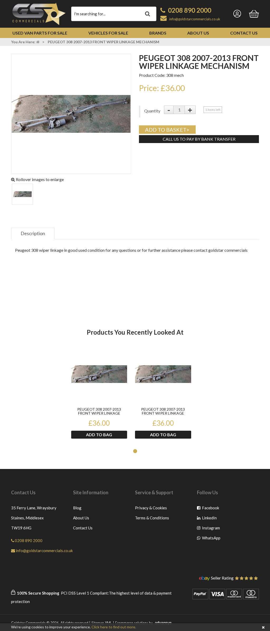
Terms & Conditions (152, 517)
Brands (157, 32)
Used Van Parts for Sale (39, 32)
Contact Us (244, 32)
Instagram (210, 529)
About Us (198, 32)
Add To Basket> (167, 129)
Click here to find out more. (113, 627)
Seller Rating (222, 578)
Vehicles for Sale (108, 32)
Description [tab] (33, 233)
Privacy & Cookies (151, 507)
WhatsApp (210, 539)
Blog (77, 507)
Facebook (210, 509)
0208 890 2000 (189, 10)
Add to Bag (99, 434)
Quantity (150, 110)
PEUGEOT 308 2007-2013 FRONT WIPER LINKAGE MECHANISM (99, 411)
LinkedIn (210, 519)
